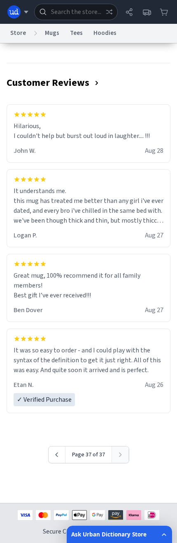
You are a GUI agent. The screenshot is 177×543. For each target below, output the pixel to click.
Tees (76, 33)
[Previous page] (57, 454)
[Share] (129, 12)
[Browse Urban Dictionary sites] (18, 12)
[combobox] (76, 12)
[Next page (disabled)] (120, 454)
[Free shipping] (146, 12)
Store (18, 33)
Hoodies (104, 33)
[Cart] (164, 12)
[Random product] (109, 12)
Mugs (52, 33)
